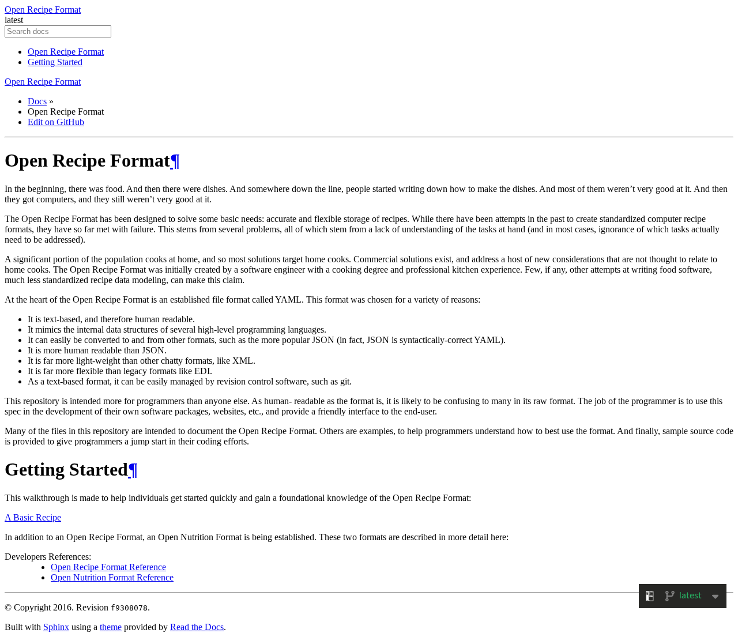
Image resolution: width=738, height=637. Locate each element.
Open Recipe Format (43, 9)
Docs (37, 101)
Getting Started (55, 62)
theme (111, 627)
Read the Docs (197, 627)
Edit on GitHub (56, 122)
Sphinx (56, 627)
